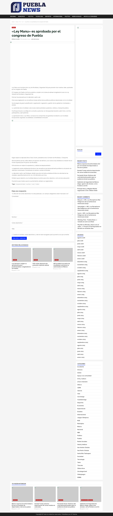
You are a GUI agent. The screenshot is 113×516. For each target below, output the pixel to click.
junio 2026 (80, 243)
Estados (79, 411)
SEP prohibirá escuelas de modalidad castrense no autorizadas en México (63, 255)
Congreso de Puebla (20, 184)
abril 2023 (80, 354)
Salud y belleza (82, 444)
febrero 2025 (81, 291)
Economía (80, 405)
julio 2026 (80, 240)
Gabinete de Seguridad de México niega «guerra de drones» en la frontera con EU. (88, 183)
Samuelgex (81, 206)
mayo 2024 (80, 318)
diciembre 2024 (82, 297)
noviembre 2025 (82, 264)
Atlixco (79, 384)
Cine (78, 393)
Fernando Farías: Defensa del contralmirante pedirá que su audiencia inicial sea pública (86, 177)
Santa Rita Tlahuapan (84, 453)
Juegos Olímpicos (83, 417)
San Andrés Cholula (83, 447)
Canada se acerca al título (86, 221)
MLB (78, 420)
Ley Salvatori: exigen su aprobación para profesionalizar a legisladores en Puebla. (21, 255)
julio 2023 (80, 348)
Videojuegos (81, 474)
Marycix (80, 200)
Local (33, 184)
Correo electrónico (17, 223)
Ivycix (79, 213)
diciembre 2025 (82, 261)
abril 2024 (80, 321)
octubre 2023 (81, 339)
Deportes (48, 16)
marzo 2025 (81, 288)
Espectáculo (81, 408)
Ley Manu (28, 184)
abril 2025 (80, 285)
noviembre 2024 (82, 300)
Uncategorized (82, 471)
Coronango (80, 396)
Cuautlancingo (81, 399)
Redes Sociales (76, 16)
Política (30, 16)
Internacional (57, 16)
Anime (79, 372)
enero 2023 (80, 357)
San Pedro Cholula (83, 450)
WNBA (79, 477)
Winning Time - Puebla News (86, 220)
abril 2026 (80, 249)
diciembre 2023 (82, 333)
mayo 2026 (80, 246)
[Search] (102, 16)
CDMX (79, 387)
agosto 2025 (81, 273)
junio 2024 (80, 315)
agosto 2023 (81, 345)
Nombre (14, 217)
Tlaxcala (80, 465)
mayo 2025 (80, 282)
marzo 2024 (81, 324)
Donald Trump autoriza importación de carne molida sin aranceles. (45, 494)
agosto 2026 (81, 237)
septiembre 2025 (82, 270)
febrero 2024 (81, 327)
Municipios (21, 16)
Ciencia (79, 390)
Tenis (79, 462)
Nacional (13, 16)
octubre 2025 (81, 267)
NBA (78, 432)
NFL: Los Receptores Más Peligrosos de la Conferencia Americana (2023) (89, 201)
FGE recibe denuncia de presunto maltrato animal (42, 255)
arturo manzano (82, 381)
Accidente (80, 367)
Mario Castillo (16, 39)
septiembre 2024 (82, 306)
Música (79, 426)
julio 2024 (80, 312)
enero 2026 (80, 258)
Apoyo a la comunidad (90, 16)
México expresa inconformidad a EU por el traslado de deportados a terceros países (88, 165)
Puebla (13, 27)
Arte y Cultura (81, 378)
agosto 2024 (81, 309)
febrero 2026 (81, 255)
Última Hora (81, 468)
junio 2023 (80, 351)
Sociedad (80, 456)
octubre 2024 (81, 303)
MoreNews (65, 514)
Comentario (15, 196)
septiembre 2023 (82, 342)
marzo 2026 (81, 252)
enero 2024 (80, 330)
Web (13, 229)
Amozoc (80, 369)
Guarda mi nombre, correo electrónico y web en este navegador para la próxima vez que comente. (41, 234)
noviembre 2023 (82, 336)
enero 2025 (80, 294)
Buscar (79, 149)
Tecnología (39, 16)
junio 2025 (80, 279)
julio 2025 (80, 276)
